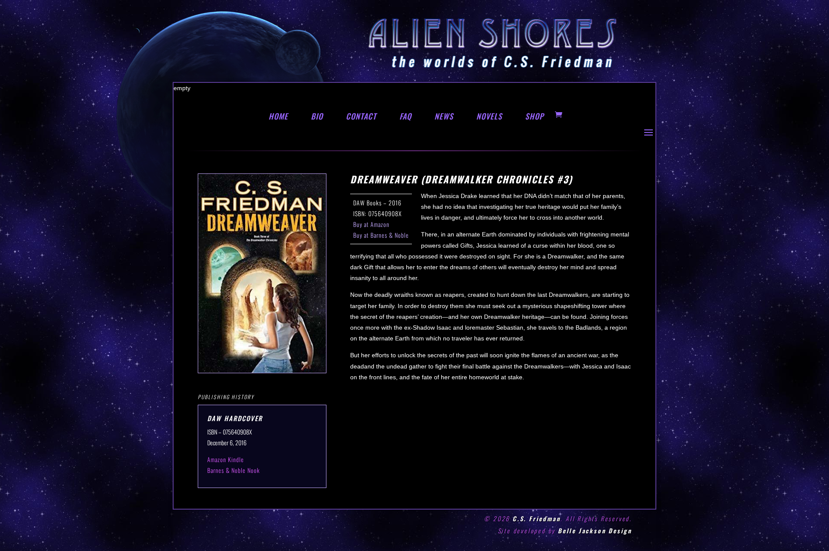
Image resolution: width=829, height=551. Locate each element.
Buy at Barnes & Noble (381, 234)
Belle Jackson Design (595, 530)
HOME (278, 116)
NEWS (443, 116)
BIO (317, 116)
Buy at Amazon (371, 224)
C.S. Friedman (536, 518)
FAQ (405, 116)
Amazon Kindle (225, 459)
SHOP (534, 116)
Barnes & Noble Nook (233, 470)
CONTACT (361, 116)
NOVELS (489, 116)
